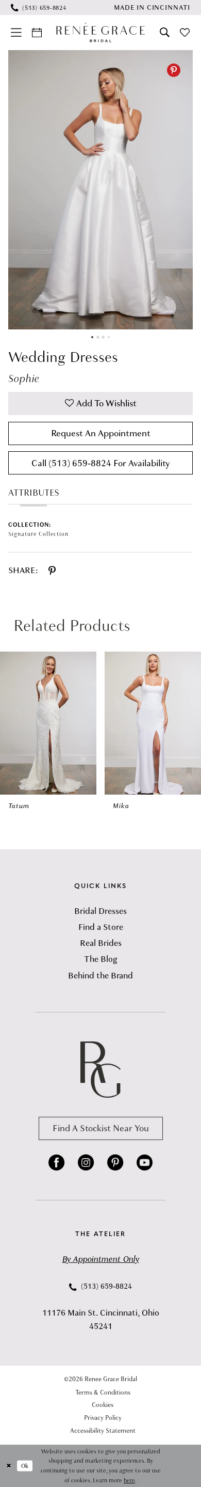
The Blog (101, 959)
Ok (24, 1465)
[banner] (100, 32)
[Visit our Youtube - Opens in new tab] (145, 1162)
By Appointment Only (100, 1259)
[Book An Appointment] (37, 32)
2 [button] (97, 337)
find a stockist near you (101, 1128)
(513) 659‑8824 (105, 1286)
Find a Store (100, 927)
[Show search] (165, 32)
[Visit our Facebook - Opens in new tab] (56, 1162)
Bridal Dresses (100, 911)
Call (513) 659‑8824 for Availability (100, 463)
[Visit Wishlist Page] (185, 32)
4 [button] (108, 337)
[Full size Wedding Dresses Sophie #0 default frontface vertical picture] (101, 189)
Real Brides (101, 943)
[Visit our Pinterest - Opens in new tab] (115, 1162)
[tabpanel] (101, 189)
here (129, 1480)
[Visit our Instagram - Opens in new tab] (86, 1162)
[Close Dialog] (8, 1465)
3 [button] (103, 337)
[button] (16, 32)
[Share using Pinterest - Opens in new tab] (52, 570)
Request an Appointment (100, 433)
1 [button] (92, 337)
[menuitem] (38, 7)
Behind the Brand (100, 976)
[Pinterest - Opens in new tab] (174, 70)
